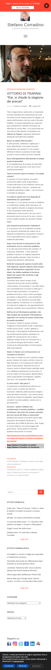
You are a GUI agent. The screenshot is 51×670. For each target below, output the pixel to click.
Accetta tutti (9, 666)
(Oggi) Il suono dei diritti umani (19, 528)
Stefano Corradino (25, 24)
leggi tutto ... (25, 588)
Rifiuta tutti (22, 666)
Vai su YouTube (22, 8)
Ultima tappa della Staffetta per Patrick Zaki (24, 575)
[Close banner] (46, 5)
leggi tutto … (25, 539)
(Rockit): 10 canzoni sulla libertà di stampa (23, 518)
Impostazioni (36, 666)
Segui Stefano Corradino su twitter (21, 445)
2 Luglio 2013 (35, 106)
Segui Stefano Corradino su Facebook (23, 447)
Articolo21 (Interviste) (16, 89)
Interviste (30, 89)
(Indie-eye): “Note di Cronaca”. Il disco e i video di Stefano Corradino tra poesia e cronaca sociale (25, 511)
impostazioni (18, 661)
